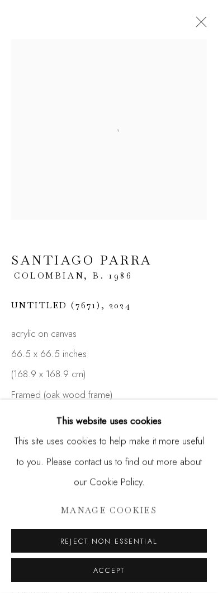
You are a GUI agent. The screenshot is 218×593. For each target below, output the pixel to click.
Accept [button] (109, 570)
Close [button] (198, 25)
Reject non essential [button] (108, 541)
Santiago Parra (82, 260)
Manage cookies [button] (109, 510)
